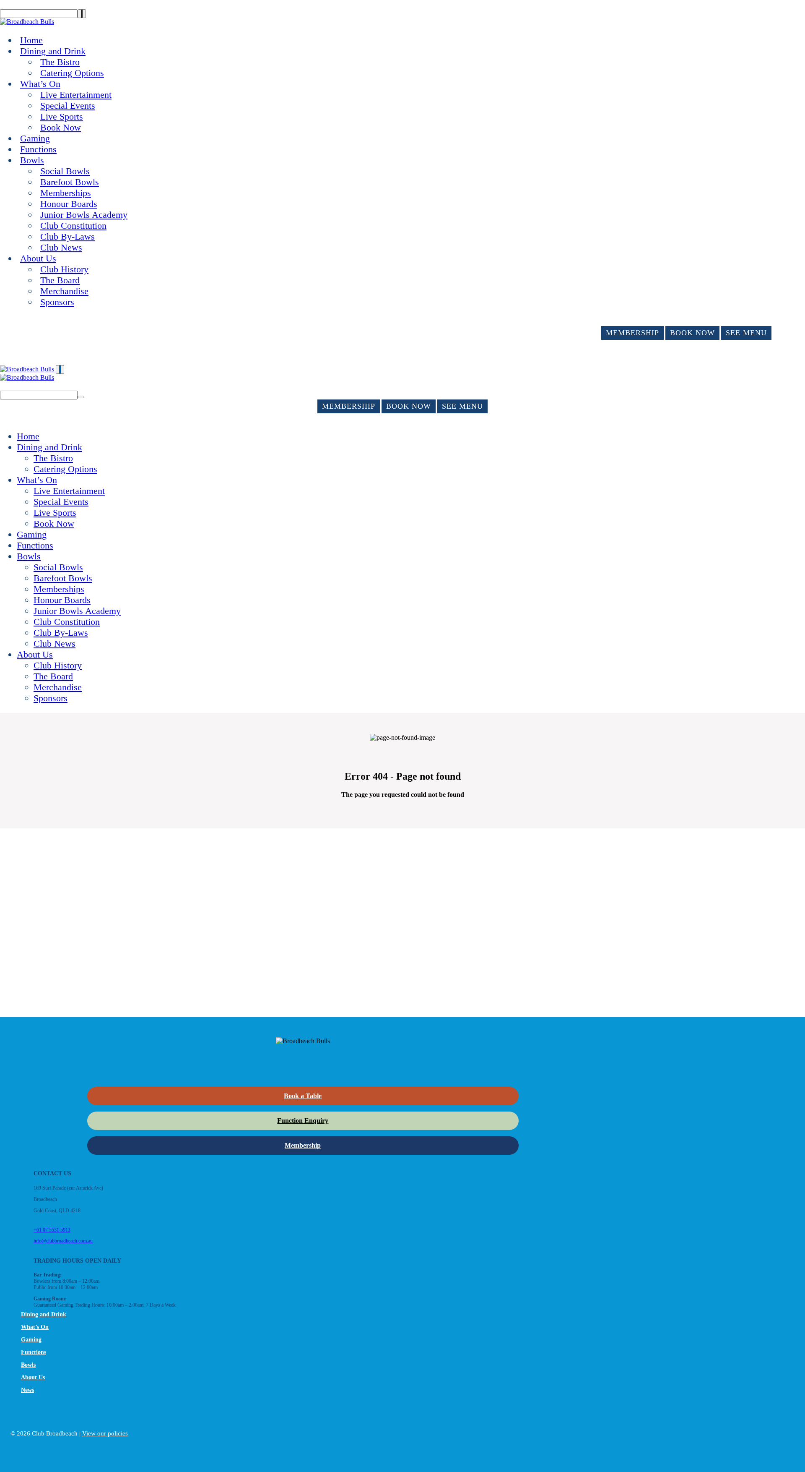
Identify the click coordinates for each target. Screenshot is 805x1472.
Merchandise (64, 291)
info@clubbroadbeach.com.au (63, 1241)
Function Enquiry (302, 1120)
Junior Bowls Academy (83, 214)
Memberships (65, 193)
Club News (61, 247)
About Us (38, 258)
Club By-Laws (67, 236)
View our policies (105, 1433)
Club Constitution (73, 225)
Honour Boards (68, 203)
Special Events (67, 105)
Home (31, 40)
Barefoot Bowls (69, 182)
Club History (64, 269)
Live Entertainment (76, 94)
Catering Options (72, 73)
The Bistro (60, 62)
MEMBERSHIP (632, 333)
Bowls (32, 160)
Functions (38, 149)
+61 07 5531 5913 (52, 1230)
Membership (303, 1145)
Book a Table (303, 1095)
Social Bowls (65, 171)
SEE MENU (746, 333)
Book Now (60, 127)
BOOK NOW (692, 333)
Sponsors (57, 302)
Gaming (35, 138)
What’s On (40, 83)
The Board (60, 280)
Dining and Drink (53, 51)
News (27, 1390)
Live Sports (61, 116)
